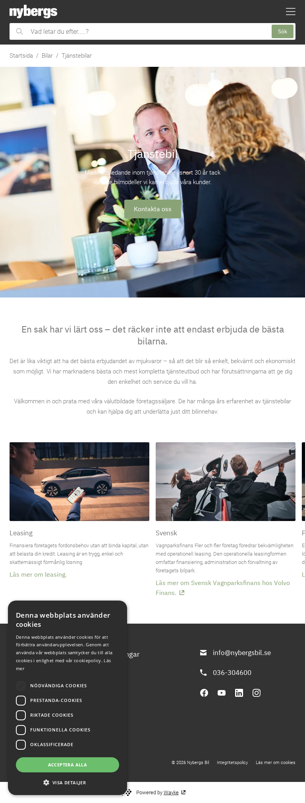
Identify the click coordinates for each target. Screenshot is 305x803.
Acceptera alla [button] (67, 765)
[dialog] (67, 698)
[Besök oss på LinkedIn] (239, 693)
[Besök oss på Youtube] (222, 693)
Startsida (21, 55)
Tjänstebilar (77, 55)
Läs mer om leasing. (38, 574)
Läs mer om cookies (275, 762)
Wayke (171, 792)
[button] (67, 782)
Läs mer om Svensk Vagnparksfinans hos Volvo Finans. (223, 588)
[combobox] (147, 31)
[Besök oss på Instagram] (257, 693)
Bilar (47, 55)
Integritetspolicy (232, 762)
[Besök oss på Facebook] (204, 693)
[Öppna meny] (291, 11)
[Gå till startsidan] (33, 11)
